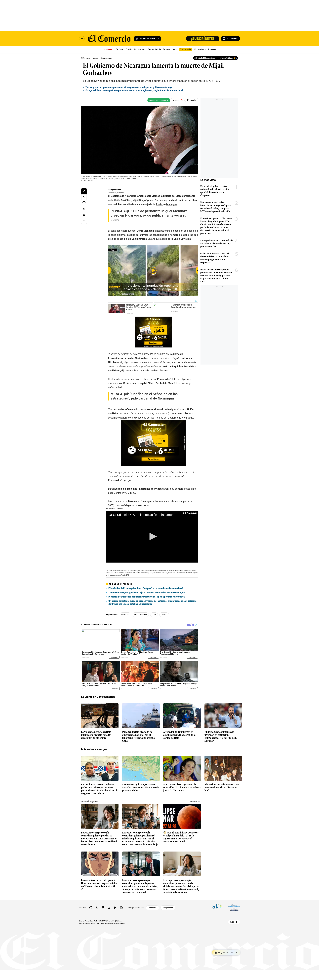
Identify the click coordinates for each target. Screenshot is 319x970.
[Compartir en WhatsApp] (84, 197)
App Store (152, 908)
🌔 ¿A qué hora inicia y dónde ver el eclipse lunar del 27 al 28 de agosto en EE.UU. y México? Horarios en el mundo (181, 837)
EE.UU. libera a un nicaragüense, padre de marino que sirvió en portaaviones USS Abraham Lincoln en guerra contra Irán (99, 789)
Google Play (168, 908)
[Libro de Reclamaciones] (234, 908)
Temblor (166, 49)
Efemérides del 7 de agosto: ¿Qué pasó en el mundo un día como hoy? (221, 787)
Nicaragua (125, 615)
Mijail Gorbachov (140, 615)
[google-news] (121, 907)
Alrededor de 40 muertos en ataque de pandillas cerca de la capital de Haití (179, 735)
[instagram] (103, 907)
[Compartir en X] (84, 209)
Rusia (154, 615)
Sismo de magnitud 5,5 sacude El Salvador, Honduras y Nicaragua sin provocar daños (140, 787)
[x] (96, 907)
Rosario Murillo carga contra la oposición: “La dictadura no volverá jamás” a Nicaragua (182, 787)
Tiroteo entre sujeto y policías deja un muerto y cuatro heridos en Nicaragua (146, 592)
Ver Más (164, 615)
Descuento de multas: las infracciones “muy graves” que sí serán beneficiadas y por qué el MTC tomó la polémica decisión (215, 207)
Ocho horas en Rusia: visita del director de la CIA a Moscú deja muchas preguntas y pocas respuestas (214, 258)
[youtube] (109, 907)
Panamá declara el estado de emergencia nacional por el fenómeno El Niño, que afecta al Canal (138, 736)
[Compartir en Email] (84, 215)
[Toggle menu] (82, 38)
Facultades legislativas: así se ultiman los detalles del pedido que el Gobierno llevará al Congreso (214, 191)
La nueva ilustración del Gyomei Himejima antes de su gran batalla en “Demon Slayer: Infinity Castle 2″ (99, 884)
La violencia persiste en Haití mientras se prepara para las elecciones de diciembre (96, 735)
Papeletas (212, 49)
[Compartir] (84, 191)
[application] (152, 537)
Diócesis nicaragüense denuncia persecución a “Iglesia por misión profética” (147, 596)
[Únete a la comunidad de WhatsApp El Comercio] (158, 100)
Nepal (174, 49)
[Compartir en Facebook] (84, 203)
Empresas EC (186, 49)
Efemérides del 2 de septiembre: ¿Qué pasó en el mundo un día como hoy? (145, 588)
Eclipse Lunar (140, 49)
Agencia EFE (116, 190)
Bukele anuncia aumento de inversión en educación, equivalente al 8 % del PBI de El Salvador (220, 736)
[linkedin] (115, 907)
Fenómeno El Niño (124, 49)
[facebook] (90, 907)
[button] (152, 536)
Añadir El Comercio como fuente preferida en (215, 58)
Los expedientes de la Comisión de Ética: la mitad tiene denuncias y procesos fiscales (216, 243)
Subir (232, 922)
